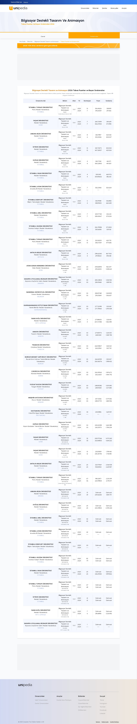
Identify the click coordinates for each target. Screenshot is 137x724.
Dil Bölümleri (82, 710)
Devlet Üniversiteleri (42, 703)
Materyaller (114, 8)
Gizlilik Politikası (114, 722)
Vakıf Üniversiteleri (41, 700)
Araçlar (124, 8)
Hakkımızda (105, 722)
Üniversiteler (85, 8)
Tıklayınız (25, 2)
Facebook (103, 710)
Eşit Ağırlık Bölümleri (84, 707)
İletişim (98, 722)
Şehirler (104, 8)
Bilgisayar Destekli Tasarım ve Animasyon (47, 41)
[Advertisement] (68, 67)
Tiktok (102, 700)
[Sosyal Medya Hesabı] (102, 685)
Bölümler (96, 8)
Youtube (102, 707)
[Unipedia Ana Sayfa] (18, 8)
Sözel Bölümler (83, 703)
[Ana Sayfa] (25, 685)
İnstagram (103, 703)
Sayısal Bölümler (83, 700)
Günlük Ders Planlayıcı (64, 700)
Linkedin (102, 713)
